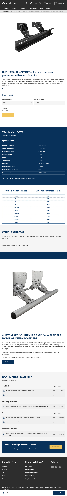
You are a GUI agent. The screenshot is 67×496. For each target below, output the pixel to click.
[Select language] (31, 3)
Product (14, 8)
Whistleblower (57, 487)
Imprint (47, 487)
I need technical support (31, 472)
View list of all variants (59, 95)
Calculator (49, 3)
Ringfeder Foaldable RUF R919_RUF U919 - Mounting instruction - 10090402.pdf (27, 406)
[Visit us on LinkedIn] (52, 467)
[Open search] (27, 3)
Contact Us (61, 3)
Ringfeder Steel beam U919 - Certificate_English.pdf (20, 390)
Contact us (59, 493)
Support (23, 8)
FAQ (3, 472)
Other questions (29, 476)
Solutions (6, 8)
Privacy (42, 487)
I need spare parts (30, 469)
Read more (5, 89)
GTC (51, 487)
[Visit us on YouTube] (60, 467)
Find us (4, 479)
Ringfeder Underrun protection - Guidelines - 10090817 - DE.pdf (23, 422)
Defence (48, 8)
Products (4, 469)
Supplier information (30, 479)
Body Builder (33, 8)
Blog (41, 8)
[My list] (40, 3)
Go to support (55, 446)
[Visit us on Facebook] (56, 467)
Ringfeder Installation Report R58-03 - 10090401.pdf (20, 395)
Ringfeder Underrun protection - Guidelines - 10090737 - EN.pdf (23, 417)
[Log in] (36, 3)
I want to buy (28, 466)
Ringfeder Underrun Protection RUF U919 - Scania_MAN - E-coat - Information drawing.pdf (26, 434)
